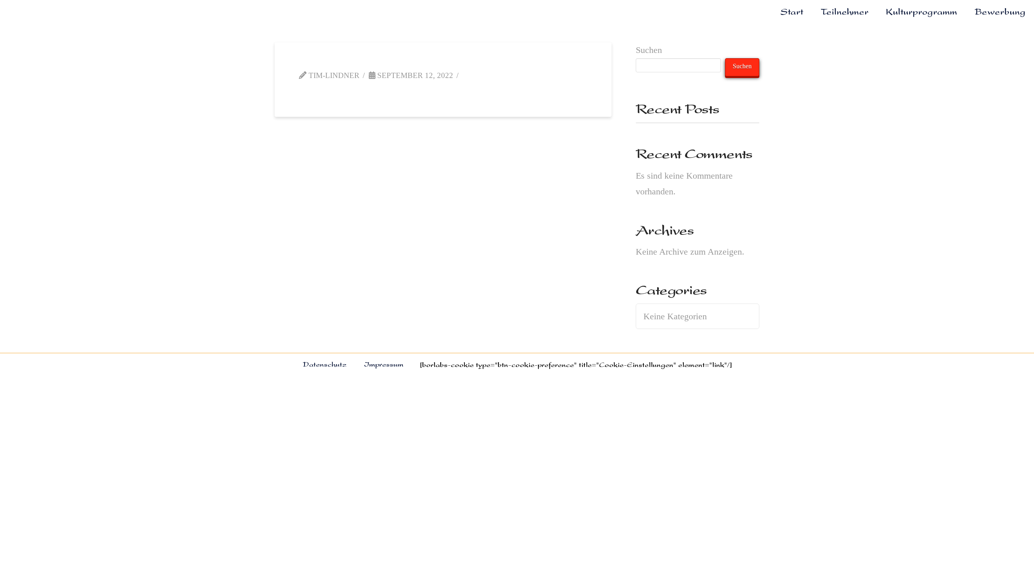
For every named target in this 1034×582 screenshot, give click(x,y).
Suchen (649, 50)
